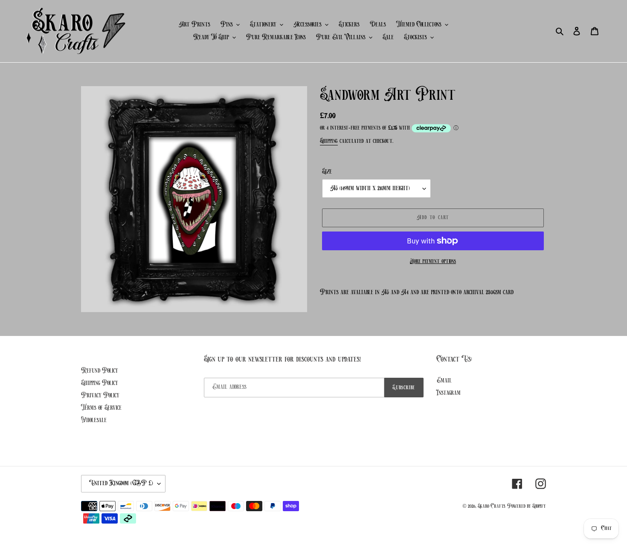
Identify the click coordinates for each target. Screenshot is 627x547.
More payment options (433, 261)
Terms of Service (101, 408)
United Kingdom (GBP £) (121, 483)
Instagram (448, 393)
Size (327, 171)
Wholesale (94, 420)
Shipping (329, 141)
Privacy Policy (100, 395)
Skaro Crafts (491, 506)
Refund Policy (99, 371)
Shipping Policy (99, 383)
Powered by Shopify (526, 506)
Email (444, 380)
